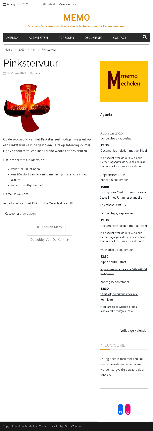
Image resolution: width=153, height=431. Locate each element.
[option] (72, 4)
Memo (76, 17)
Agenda (12, 38)
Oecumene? (93, 38)
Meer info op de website (114, 307)
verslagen (29, 213)
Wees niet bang (68, 4)
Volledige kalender (134, 330)
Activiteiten (38, 38)
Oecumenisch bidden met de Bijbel (123, 150)
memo (37, 73)
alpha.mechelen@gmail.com (116, 311)
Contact (119, 38)
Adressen (66, 38)
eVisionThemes (73, 426)
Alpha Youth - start (113, 262)
